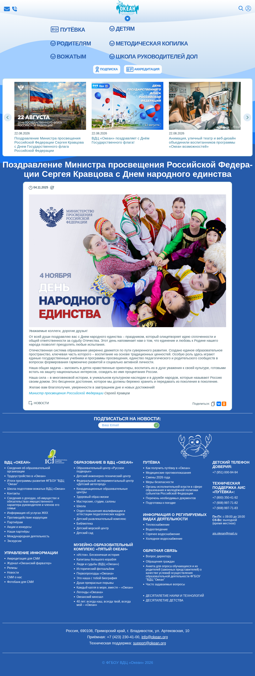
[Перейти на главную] (127, 8)
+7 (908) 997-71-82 (225, 502)
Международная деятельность (28, 536)
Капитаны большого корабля (96, 559)
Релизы (12, 567)
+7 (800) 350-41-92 (225, 497)
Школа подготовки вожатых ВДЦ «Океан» (36, 488)
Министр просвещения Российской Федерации (66, 393)
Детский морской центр (93, 528)
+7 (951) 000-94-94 (225, 472)
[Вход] (248, 9)
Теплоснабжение (158, 524)
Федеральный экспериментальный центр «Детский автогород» (105, 482)
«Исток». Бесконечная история (98, 554)
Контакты (13, 493)
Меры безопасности (160, 482)
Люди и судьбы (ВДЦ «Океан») (98, 564)
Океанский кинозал (90, 596)
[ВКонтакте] (219, 404)
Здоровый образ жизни (93, 496)
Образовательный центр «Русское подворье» (100, 469)
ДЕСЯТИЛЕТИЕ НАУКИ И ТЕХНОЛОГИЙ (175, 595)
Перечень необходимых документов (171, 498)
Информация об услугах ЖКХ (27, 512)
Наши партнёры (18, 531)
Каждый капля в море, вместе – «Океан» (105, 587)
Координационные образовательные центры (102, 490)
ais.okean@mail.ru (224, 533)
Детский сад (85, 532)
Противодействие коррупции (27, 517)
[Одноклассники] (224, 404)
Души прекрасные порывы (95, 582)
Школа (81, 506)
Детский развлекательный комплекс (101, 518)
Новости (13, 572)
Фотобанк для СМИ (20, 581)
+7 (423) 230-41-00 (14, 9)
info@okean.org (7, 9)
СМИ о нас (14, 577)
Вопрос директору (158, 556)
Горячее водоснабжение (163, 534)
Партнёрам (15, 522)
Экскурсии (14, 541)
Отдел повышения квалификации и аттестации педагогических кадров (101, 512)
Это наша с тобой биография (97, 578)
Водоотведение (157, 529)
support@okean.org (149, 643)
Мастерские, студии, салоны (96, 501)
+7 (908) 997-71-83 (225, 508)
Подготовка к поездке (161, 502)
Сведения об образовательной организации (28, 469)
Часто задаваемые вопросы (165, 584)
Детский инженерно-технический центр (104, 476)
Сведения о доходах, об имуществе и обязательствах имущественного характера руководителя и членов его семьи (33, 503)
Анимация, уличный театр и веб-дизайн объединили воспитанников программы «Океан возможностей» (202, 142)
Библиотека (85, 523)
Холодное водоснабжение (164, 538)
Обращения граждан (160, 561)
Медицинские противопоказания (168, 472)
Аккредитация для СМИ (23, 558)
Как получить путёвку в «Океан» (168, 468)
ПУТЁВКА (72, 30)
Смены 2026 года (158, 477)
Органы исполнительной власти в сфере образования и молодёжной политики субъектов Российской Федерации (174, 490)
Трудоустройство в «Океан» (26, 476)
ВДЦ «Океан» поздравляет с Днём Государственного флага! (120, 140)
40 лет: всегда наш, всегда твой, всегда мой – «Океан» (104, 603)
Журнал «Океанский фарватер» (29, 563)
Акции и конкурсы (19, 526)
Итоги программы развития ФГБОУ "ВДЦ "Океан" (35, 482)
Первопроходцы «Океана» (95, 573)
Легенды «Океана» (90, 592)
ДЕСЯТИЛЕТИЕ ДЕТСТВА (164, 600)
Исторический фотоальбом (95, 568)
